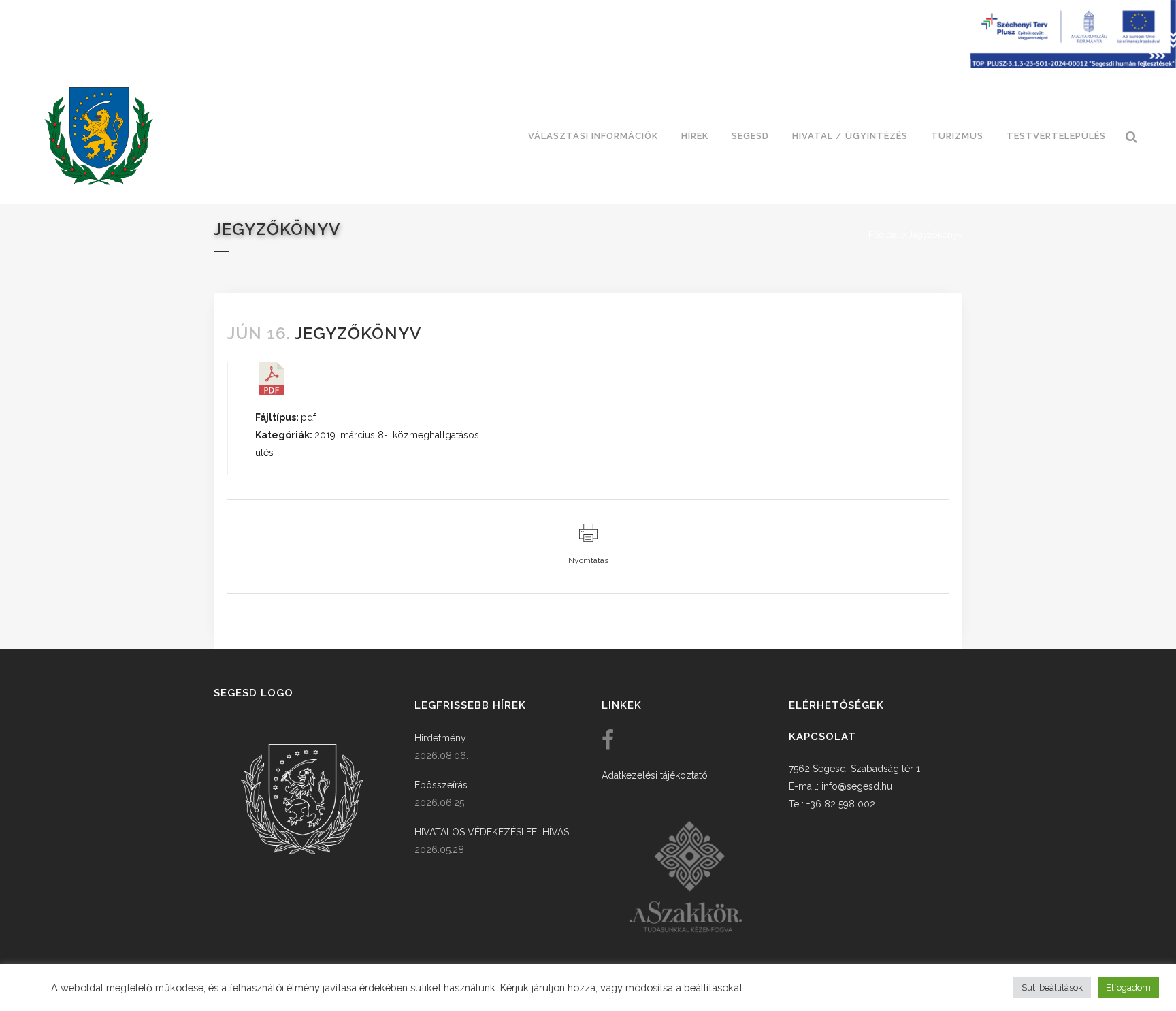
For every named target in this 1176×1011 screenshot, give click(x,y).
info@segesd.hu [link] (856, 786)
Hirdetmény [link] (440, 738)
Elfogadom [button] (1128, 987)
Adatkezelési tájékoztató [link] (655, 775)
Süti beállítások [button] (1052, 987)
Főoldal (884, 234)
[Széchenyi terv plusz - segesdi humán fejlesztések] (1073, 64)
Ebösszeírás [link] (441, 785)
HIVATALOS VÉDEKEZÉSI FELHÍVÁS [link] (491, 832)
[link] (99, 136)
